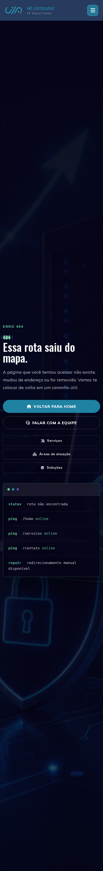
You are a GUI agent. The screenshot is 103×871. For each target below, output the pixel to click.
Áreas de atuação (54, 454)
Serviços (54, 440)
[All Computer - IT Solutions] (30, 10)
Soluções (55, 467)
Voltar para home (55, 406)
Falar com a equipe (54, 422)
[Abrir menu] (92, 10)
